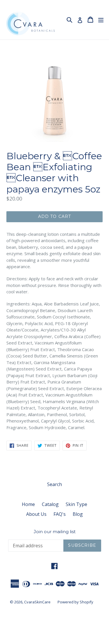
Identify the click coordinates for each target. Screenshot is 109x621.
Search (54, 484)
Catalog (50, 504)
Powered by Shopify (75, 602)
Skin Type (76, 504)
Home (28, 504)
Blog (78, 514)
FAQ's (59, 514)
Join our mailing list (55, 531)
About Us (36, 514)
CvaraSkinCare (37, 602)
